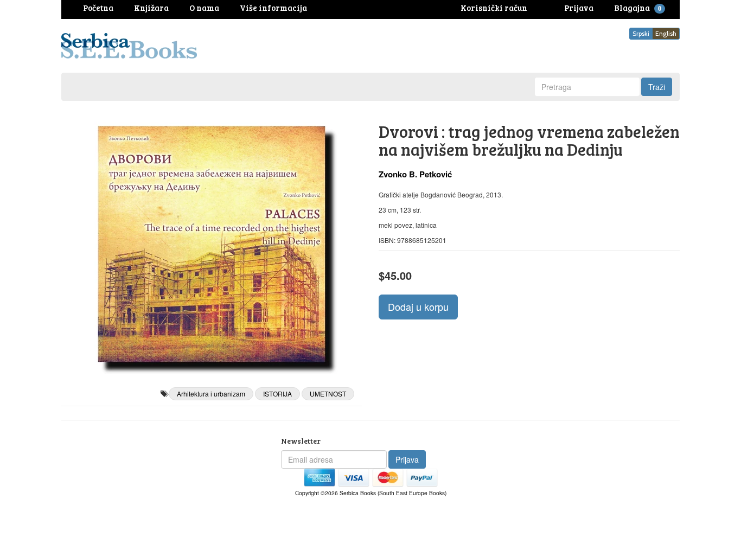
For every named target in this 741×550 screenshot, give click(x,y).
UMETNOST (328, 393)
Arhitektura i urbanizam (211, 393)
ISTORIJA (277, 393)
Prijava (407, 459)
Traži (656, 86)
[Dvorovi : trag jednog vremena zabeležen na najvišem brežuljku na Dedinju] (211, 244)
